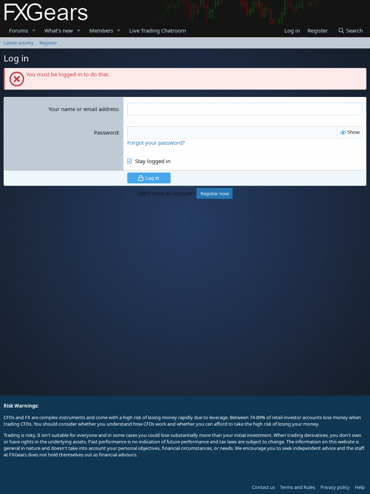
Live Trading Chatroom (157, 30)
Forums (18, 30)
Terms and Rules (297, 487)
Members (101, 30)
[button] (34, 30)
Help (360, 487)
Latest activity (19, 42)
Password (106, 132)
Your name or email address (83, 108)
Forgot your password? (156, 142)
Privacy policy (335, 487)
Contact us (263, 487)
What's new (58, 30)
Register (48, 42)
